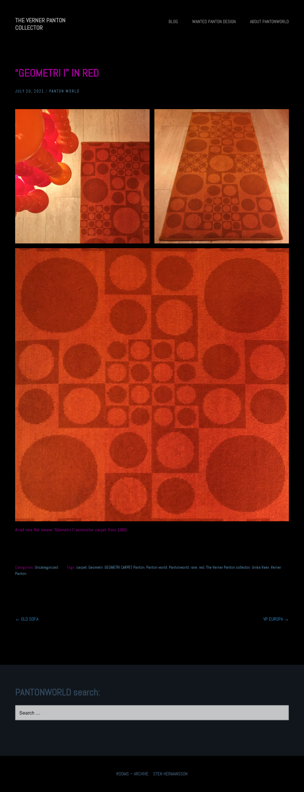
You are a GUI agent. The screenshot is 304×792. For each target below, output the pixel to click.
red (201, 567)
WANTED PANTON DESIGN (214, 21)
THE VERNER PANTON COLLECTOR (40, 23)
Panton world (156, 567)
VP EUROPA (276, 619)
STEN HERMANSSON (170, 774)
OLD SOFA (26, 619)
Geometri (95, 567)
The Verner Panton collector (228, 567)
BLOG (173, 21)
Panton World (64, 91)
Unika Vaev (260, 567)
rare (194, 567)
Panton (139, 567)
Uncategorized (46, 567)
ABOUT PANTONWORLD (269, 21)
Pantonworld (179, 567)
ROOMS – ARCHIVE (132, 774)
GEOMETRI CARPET (118, 567)
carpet (81, 567)
